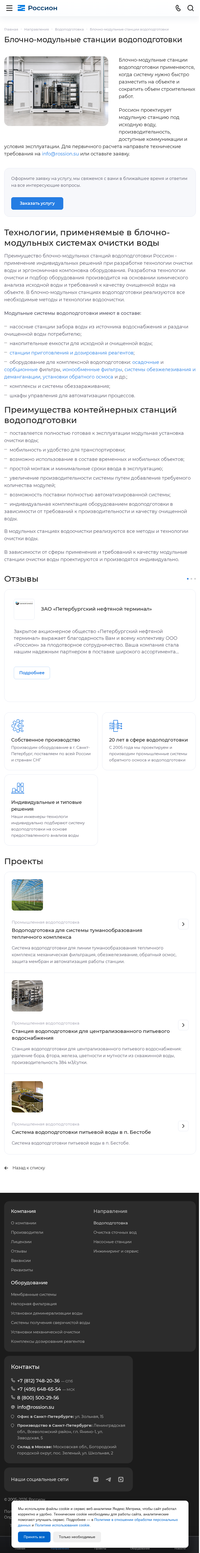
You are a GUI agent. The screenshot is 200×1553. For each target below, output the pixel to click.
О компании (23, 1222)
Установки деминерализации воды (47, 1313)
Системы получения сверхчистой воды (50, 1322)
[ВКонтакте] (96, 1479)
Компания (23, 1211)
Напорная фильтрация (34, 1303)
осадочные (145, 362)
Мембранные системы (34, 1294)
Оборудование (29, 1283)
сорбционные (21, 369)
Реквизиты (22, 1269)
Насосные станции (112, 1241)
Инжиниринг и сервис (116, 1251)
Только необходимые (77, 1537)
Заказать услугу (37, 203)
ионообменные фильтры (92, 369)
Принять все (34, 1537)
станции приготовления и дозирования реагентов (72, 353)
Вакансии (21, 1260)
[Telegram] (108, 1479)
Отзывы (19, 1251)
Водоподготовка (110, 1222)
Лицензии (21, 1241)
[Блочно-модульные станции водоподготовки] (56, 91)
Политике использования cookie (62, 1525)
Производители (27, 1232)
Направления (110, 1211)
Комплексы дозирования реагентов (48, 1341)
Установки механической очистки (45, 1331)
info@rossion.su (60, 154)
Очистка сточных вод (115, 1232)
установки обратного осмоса (78, 377)
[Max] (121, 1479)
